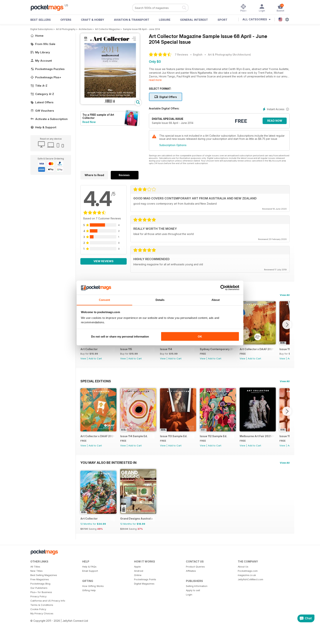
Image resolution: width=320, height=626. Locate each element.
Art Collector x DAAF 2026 (97, 436)
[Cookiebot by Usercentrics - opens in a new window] (223, 288)
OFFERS (65, 19)
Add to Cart (95, 358)
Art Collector (89, 349)
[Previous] (83, 411)
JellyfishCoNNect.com (250, 579)
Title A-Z (41, 85)
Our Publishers (38, 587)
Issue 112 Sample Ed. (213, 436)
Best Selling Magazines (43, 575)
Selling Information (196, 586)
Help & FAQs (89, 566)
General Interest (194, 19)
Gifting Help (89, 590)
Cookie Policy (38, 609)
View (83, 358)
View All (285, 294)
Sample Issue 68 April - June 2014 (141, 29)
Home (39, 35)
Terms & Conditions (41, 604)
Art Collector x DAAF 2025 (257, 349)
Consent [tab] (104, 299)
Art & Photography (66, 29)
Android (138, 570)
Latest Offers (44, 102)
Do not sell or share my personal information (120, 336)
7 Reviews (181, 54)
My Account (43, 60)
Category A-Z (44, 94)
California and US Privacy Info (47, 600)
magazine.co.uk (247, 575)
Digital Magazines (144, 583)
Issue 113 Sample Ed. (173, 436)
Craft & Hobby (92, 19)
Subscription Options (172, 145)
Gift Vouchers (44, 110)
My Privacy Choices (41, 613)
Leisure (164, 19)
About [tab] (215, 299)
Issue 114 (166, 349)
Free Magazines (39, 579)
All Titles (35, 566)
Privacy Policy (38, 596)
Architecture (85, 29)
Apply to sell (193, 590)
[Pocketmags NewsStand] (48, 7)
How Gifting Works (93, 586)
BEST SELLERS (40, 19)
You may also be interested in (108, 462)
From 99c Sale (45, 44)
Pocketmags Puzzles (50, 69)
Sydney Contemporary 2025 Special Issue (217, 349)
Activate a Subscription (51, 119)
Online (137, 575)
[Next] (286, 324)
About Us (243, 566)
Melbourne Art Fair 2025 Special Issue (257, 436)
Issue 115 (126, 349)
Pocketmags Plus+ (48, 77)
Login (189, 594)
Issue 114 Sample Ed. (134, 436)
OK (200, 336)
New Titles (36, 570)
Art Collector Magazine (107, 29)
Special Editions (95, 381)
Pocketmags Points (145, 579)
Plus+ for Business (41, 592)
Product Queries (195, 566)
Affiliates (191, 570)
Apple (137, 566)
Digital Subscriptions (41, 29)
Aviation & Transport (131, 19)
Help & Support (45, 127)
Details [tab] (160, 299)
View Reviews (104, 261)
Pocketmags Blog (40, 583)
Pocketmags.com (248, 570)
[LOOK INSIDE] (110, 103)
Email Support (90, 570)
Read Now (89, 121)
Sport (222, 19)
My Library (42, 52)
